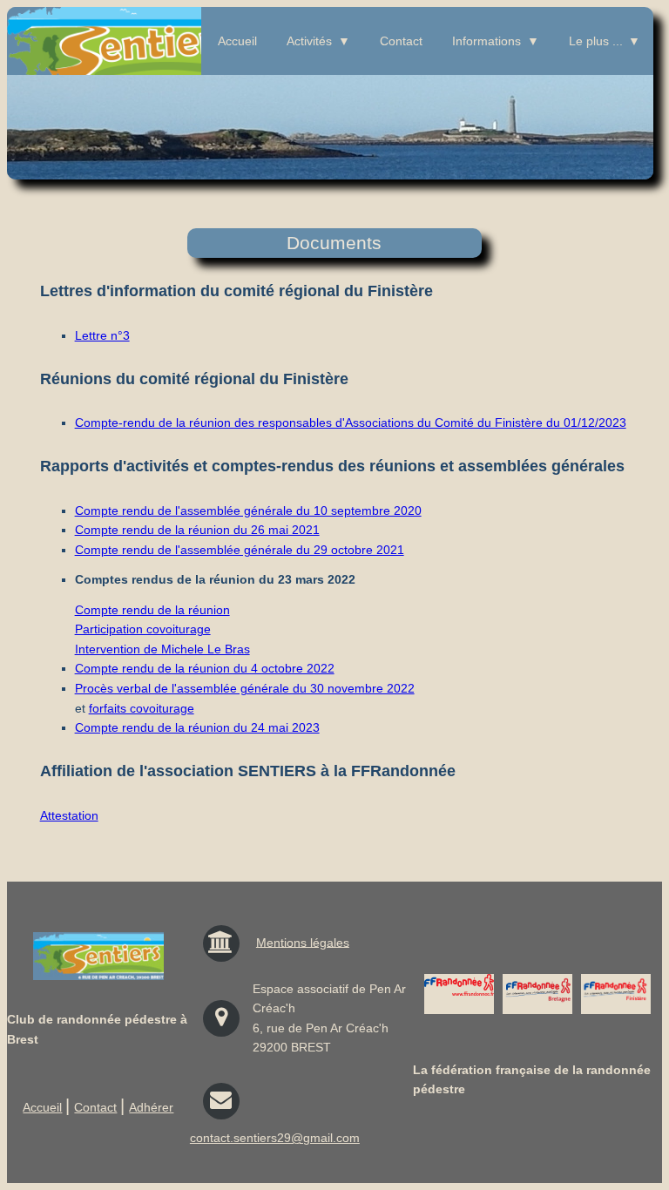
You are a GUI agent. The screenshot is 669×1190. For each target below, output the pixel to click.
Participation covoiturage (143, 629)
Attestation (69, 815)
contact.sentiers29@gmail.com (275, 1138)
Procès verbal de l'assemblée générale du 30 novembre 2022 (245, 688)
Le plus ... (596, 41)
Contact (401, 41)
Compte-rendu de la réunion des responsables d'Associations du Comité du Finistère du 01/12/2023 (350, 422)
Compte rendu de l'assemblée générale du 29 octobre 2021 (239, 550)
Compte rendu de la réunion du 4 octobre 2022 (204, 668)
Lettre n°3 (102, 335)
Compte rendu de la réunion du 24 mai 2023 (197, 727)
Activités (309, 41)
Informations (486, 41)
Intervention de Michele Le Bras (162, 649)
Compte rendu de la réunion (152, 610)
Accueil (237, 41)
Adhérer (151, 1107)
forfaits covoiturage (141, 708)
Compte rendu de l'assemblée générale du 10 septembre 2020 (248, 510)
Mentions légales (302, 942)
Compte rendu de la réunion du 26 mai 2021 (197, 530)
